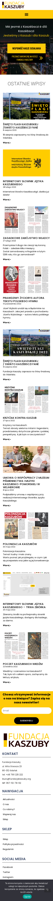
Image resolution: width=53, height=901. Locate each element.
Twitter (6, 872)
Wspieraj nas (9, 814)
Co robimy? (9, 809)
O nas (6, 804)
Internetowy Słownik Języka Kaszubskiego (23, 182)
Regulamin (8, 849)
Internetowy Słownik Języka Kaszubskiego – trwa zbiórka (24, 605)
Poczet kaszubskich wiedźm (23, 664)
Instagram (8, 877)
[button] (26, 14)
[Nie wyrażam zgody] (47, 890)
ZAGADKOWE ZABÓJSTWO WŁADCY (26, 238)
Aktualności (9, 799)
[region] (26, 47)
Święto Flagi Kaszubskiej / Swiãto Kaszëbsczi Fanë (21, 362)
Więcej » (7, 142)
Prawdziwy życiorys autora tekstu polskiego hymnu (23, 299)
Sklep (5, 819)
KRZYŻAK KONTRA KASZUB (20, 418)
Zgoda (27, 896)
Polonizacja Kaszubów (20, 544)
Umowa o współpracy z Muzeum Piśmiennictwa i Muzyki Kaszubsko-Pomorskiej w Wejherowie (26, 482)
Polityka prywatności (13, 844)
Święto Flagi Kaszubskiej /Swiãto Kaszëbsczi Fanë (20, 125)
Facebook (8, 867)
